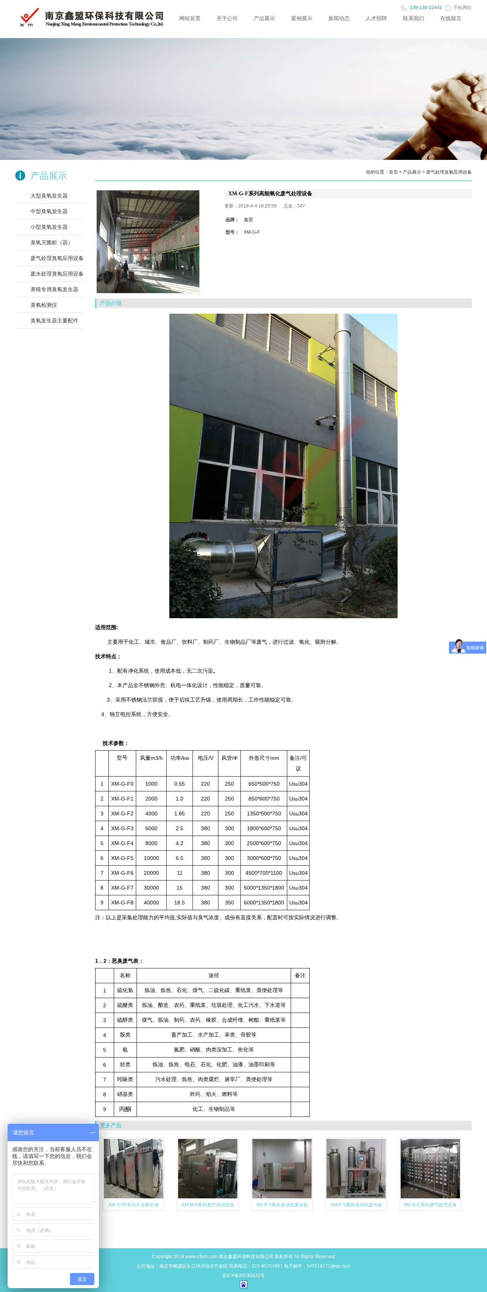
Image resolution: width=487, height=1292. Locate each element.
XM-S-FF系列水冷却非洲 (133, 1204)
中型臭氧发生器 (49, 211)
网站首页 (190, 18)
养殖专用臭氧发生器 (54, 289)
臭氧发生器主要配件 (54, 320)
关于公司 (227, 18)
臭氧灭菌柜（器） (51, 242)
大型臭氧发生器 (49, 196)
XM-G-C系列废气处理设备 (430, 1204)
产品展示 (264, 18)
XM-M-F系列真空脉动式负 (207, 1204)
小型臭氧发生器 (49, 227)
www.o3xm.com (201, 1256)
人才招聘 (376, 18)
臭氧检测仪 (43, 305)
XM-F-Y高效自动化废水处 (282, 1204)
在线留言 (451, 18)
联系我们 (413, 18)
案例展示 (301, 18)
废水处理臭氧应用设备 (57, 274)
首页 (393, 172)
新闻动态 (339, 18)
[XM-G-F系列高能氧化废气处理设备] (148, 242)
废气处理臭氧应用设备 (57, 258)
